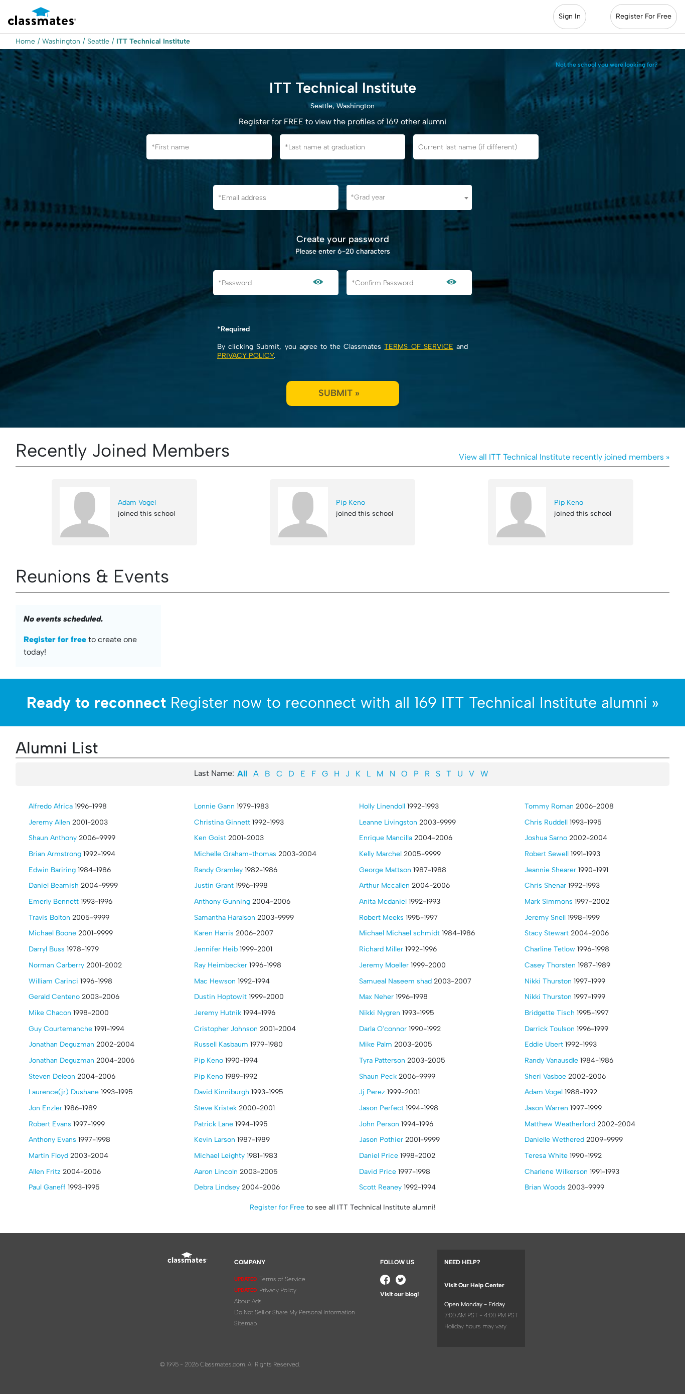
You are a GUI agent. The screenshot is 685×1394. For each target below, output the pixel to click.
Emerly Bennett (54, 901)
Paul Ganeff (47, 1187)
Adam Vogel (137, 502)
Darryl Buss (47, 949)
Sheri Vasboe (545, 1076)
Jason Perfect (381, 1108)
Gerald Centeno (54, 996)
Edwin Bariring (52, 870)
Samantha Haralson (224, 917)
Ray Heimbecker (220, 965)
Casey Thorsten (550, 965)
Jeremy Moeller (384, 965)
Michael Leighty (219, 1155)
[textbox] (409, 197)
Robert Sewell (547, 854)
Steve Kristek (215, 1108)
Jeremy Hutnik (217, 1013)
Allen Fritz (45, 1171)
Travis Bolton (49, 917)
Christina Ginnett (222, 822)
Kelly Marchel (380, 854)
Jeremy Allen (49, 822)
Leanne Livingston (388, 822)
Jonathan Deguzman (61, 1044)
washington (61, 41)
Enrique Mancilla (385, 838)
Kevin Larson (214, 1139)
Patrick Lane (213, 1124)
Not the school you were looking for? (607, 64)
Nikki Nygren (379, 1013)
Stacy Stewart (547, 933)
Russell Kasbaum (221, 1044)
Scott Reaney (380, 1187)
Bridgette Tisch (550, 1013)
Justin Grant (214, 885)
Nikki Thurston (548, 981)
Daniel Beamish (54, 885)
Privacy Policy (245, 355)
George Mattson (385, 870)
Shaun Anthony (53, 838)
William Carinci (53, 981)
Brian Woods (545, 1187)
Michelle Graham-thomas (235, 854)
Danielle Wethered (554, 1139)
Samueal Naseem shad (395, 981)
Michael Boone (52, 933)
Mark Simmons (549, 901)
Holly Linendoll (382, 806)
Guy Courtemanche (60, 1029)
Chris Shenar (545, 885)
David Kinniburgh (221, 1092)
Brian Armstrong (55, 854)
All (242, 773)
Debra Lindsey (217, 1187)
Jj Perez (372, 1092)
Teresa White (546, 1155)
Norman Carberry (56, 965)
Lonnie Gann (214, 806)
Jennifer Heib (216, 949)
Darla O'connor (383, 1029)
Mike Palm (375, 1044)
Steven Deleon (52, 1076)
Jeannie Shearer (550, 870)
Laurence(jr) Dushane (64, 1092)
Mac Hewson (215, 981)
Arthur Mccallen (384, 885)
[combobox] (409, 197)
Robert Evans (50, 1124)
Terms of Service (418, 346)
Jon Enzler (45, 1108)
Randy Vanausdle (551, 1060)
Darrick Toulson (550, 1029)
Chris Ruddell (546, 822)
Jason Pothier (381, 1139)
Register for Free (277, 1207)
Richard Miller (381, 949)
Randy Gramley (218, 870)
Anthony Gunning (222, 901)
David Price (377, 1171)
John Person (379, 1124)
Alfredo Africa (51, 806)
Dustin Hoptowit (220, 996)
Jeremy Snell (545, 917)
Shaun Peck (378, 1076)
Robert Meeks (381, 917)
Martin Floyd (48, 1155)
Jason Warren (546, 1108)
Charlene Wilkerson (556, 1171)
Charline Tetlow (550, 949)
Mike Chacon (50, 1013)
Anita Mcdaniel (383, 901)
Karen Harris (214, 933)
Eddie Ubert (544, 1044)
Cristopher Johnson (226, 1029)
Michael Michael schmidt (399, 933)
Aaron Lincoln (216, 1171)
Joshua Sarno (546, 838)
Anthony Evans (52, 1139)
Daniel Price (378, 1155)
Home (25, 41)
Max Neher (376, 996)
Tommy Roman (549, 806)
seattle (98, 41)
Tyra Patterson (382, 1060)
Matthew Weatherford (560, 1124)
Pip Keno (350, 502)
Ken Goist (210, 838)
